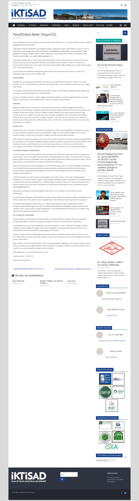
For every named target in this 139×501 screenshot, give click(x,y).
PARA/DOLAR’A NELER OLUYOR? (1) (27, 269)
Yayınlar (75, 25)
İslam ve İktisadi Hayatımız (115, 86)
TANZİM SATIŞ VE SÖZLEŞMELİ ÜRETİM (111, 341)
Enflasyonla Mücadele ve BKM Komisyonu (74, 269)
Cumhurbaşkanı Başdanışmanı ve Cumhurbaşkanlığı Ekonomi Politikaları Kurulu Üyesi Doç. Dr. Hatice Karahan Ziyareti (110, 101)
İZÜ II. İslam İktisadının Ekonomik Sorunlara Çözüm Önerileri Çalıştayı (117, 116)
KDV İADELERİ (18, 281)
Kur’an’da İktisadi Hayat (110, 64)
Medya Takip (87, 25)
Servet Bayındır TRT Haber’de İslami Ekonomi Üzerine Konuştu (116, 211)
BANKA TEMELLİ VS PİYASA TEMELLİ (51, 282)
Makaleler (44, 25)
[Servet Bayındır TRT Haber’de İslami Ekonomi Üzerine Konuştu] (102, 207)
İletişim (109, 25)
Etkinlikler (56, 25)
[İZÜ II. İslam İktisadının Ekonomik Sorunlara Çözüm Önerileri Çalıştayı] (102, 112)
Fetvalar (32, 25)
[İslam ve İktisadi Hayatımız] (102, 84)
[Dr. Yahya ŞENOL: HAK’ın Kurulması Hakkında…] (111, 240)
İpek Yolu (71, 281)
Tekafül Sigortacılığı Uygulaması (29, 5)
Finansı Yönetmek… (111, 357)
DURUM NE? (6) (112, 315)
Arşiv (66, 25)
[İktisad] (13, 25)
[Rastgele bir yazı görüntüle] (125, 25)
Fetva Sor (100, 25)
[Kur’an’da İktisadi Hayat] (112, 45)
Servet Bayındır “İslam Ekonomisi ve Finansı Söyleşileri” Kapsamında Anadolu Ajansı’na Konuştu (118, 196)
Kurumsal (21, 25)
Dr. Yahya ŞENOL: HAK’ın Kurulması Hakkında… (110, 263)
